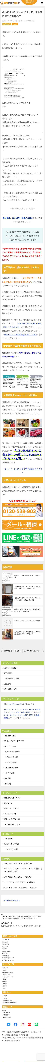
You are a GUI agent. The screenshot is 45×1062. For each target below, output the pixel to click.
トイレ (34, 712)
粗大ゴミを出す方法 (11, 844)
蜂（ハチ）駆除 (10, 746)
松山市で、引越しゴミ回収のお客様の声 (27, 620)
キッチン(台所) (28, 709)
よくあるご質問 (10, 814)
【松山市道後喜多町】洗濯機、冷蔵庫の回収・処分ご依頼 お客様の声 (27, 587)
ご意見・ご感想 (6, 951)
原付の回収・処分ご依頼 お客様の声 (18, 877)
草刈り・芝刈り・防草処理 (14, 741)
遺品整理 (6, 218)
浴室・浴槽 (20, 712)
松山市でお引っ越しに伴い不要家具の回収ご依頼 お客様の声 (27, 610)
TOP (21, 917)
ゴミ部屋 (16, 218)
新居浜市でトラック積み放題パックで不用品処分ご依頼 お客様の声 (27, 633)
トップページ (5, 939)
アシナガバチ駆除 (13, 752)
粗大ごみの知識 (12, 849)
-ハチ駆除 (4, 981)
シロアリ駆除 (9, 773)
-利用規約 (4, 998)
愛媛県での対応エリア (12, 798)
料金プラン (8, 803)
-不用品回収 (5, 967)
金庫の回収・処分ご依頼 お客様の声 (18, 863)
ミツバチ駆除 (11, 762)
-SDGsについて (6, 1012)
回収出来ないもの (13, 824)
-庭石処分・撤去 (6, 974)
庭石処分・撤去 (10, 736)
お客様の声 (6, 24)
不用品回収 (8, 673)
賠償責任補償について (8, 958)
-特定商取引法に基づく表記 (9, 1002)
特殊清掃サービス (10, 689)
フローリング (8, 709)
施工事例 (4, 949)
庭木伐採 (7, 778)
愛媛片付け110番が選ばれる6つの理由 (20, 335)
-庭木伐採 (4, 983)
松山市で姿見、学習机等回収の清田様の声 (12, 651)
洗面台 (28, 712)
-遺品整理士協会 (6, 1017)
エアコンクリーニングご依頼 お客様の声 (19, 882)
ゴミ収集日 (8, 838)
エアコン (18, 709)
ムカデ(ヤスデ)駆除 (11, 768)
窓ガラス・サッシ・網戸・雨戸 (21, 715)
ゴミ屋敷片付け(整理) (12, 678)
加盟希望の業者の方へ (11, 900)
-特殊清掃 (4, 979)
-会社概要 (4, 996)
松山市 (15, 24)
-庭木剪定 (4, 986)
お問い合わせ (5, 955)
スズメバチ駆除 (12, 757)
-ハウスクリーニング (7, 977)
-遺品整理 (4, 970)
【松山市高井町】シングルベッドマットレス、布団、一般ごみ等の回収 (27, 599)
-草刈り (4, 988)
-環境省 (4, 1010)
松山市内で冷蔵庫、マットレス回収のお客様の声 (34, 651)
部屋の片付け (27, 218)
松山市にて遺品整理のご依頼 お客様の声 (27, 576)
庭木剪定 (7, 784)
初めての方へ (5, 942)
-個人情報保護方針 (7, 1000)
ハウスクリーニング (14, 704)
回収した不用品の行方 (12, 819)
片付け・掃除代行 (10, 668)
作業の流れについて (11, 808)
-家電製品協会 (6, 1015)
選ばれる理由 (5, 944)
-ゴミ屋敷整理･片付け (8, 972)
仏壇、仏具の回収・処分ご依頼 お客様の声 (20, 888)
